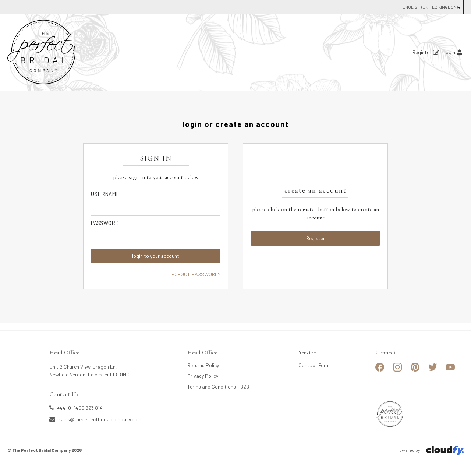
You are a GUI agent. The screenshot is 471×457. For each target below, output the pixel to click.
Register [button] (315, 238)
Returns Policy (203, 365)
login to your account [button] (155, 256)
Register (421, 52)
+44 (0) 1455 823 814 (79, 408)
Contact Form (314, 365)
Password (105, 222)
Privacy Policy (202, 376)
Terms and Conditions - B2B (218, 386)
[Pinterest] (415, 370)
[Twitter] (432, 370)
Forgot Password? (195, 274)
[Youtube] (450, 370)
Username (105, 193)
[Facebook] (379, 370)
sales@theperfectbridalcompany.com (99, 419)
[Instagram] (397, 370)
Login (449, 52)
